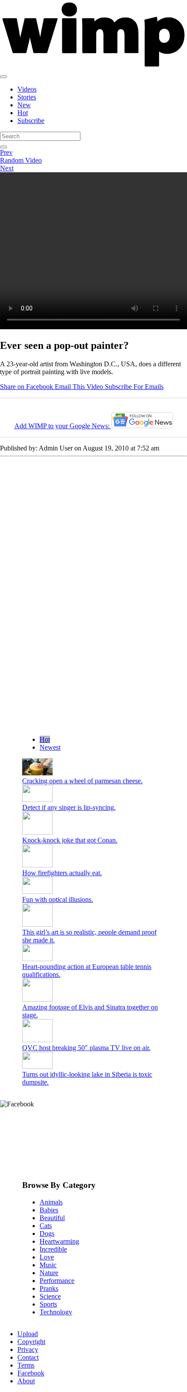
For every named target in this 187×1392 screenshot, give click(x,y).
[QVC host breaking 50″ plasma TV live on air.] (37, 1040)
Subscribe (30, 120)
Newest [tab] (50, 747)
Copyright (31, 1341)
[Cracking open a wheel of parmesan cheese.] (37, 773)
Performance (57, 1280)
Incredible (53, 1249)
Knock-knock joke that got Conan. (69, 840)
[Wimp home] (93, 66)
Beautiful (52, 1217)
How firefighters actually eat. (62, 873)
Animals (51, 1202)
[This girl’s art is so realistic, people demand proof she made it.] (37, 924)
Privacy (27, 1349)
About (26, 1381)
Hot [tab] (45, 739)
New (24, 105)
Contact (28, 1357)
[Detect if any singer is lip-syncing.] (37, 799)
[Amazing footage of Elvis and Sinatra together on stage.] (37, 999)
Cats (46, 1225)
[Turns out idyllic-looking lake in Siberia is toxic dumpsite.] (37, 1066)
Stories (26, 97)
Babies (49, 1210)
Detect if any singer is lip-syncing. (69, 807)
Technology (56, 1312)
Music (48, 1265)
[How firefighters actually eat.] (37, 865)
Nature (49, 1272)
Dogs (47, 1233)
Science (50, 1296)
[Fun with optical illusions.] (37, 891)
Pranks (49, 1288)
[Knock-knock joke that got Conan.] (37, 832)
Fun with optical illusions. (57, 899)
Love (47, 1257)
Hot (22, 112)
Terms (25, 1365)
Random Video (21, 160)
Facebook (30, 1373)
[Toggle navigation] (3, 76)
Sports (48, 1304)
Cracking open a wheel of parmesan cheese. (82, 781)
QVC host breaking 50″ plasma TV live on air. (86, 1047)
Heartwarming (59, 1241)
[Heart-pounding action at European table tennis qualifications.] (37, 958)
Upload (27, 1333)
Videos (27, 89)
